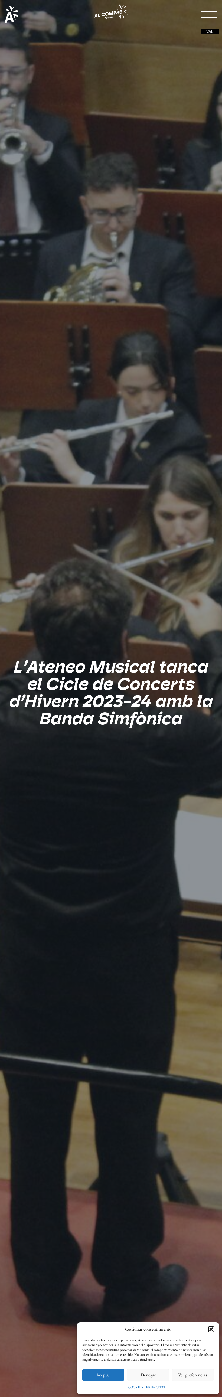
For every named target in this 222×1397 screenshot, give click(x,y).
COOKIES (135, 1387)
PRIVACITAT (155, 1387)
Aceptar (103, 1375)
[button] (211, 1329)
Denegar (148, 1375)
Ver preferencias (192, 1375)
